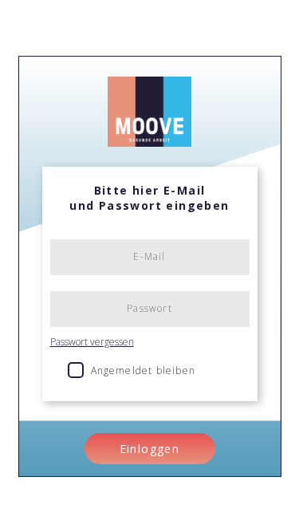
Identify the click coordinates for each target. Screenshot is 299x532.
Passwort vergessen (92, 342)
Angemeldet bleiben (143, 370)
